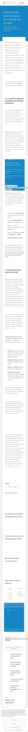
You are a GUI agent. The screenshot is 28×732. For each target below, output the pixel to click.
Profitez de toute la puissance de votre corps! (14, 648)
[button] (26, 707)
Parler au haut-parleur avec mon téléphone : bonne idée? (15, 664)
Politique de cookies (9, 730)
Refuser (14, 723)
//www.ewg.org (16, 465)
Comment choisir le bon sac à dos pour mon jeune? (16, 656)
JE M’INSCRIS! (8, 189)
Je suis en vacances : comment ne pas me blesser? (15, 672)
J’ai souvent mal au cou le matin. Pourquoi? (16, 680)
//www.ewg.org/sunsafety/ (12, 467)
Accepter (14, 720)
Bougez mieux (7, 30)
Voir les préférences (14, 727)
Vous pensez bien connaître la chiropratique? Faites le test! (16, 688)
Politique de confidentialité (17, 730)
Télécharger (8, 640)
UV (21, 114)
